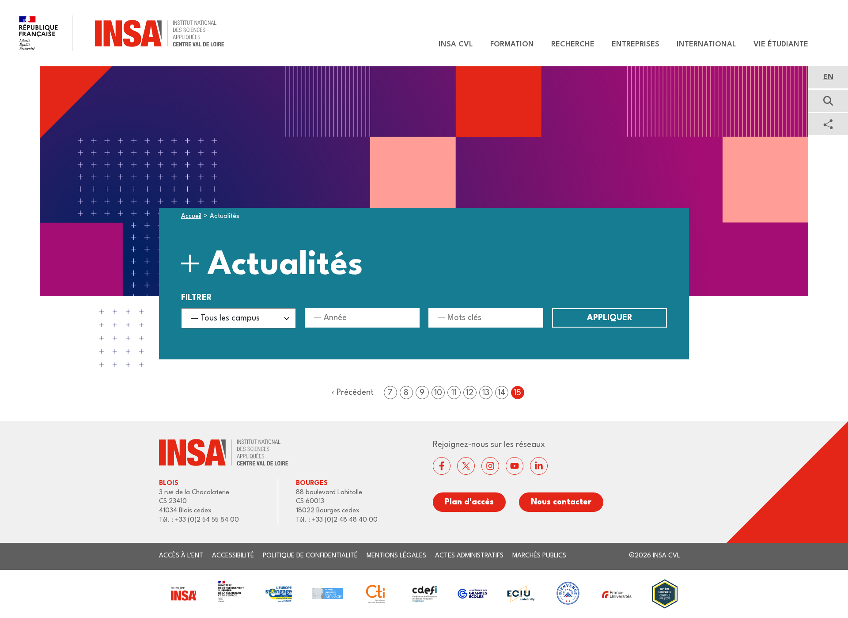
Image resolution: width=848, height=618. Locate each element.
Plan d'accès (469, 502)
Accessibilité (233, 556)
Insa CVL (456, 44)
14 (501, 393)
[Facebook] (441, 466)
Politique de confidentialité (310, 556)
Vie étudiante (780, 44)
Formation (512, 44)
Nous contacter (561, 502)
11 (454, 393)
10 (438, 393)
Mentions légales (396, 556)
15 (517, 393)
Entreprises (635, 44)
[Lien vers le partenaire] (183, 594)
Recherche (572, 44)
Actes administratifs (469, 556)
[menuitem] (451, 45)
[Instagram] (490, 466)
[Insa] (112, 33)
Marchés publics (539, 556)
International (706, 44)
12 (469, 393)
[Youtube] (514, 466)
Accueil (191, 216)
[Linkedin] (539, 466)
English (828, 77)
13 (485, 393)
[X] (466, 466)
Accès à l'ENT (181, 556)
